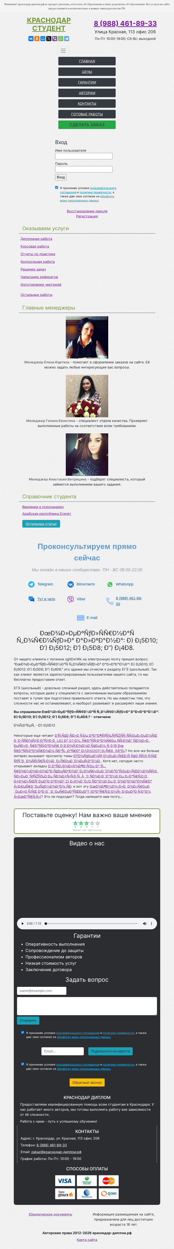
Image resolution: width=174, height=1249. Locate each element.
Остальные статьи (41, 524)
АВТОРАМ (87, 93)
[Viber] (54, 38)
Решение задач (33, 269)
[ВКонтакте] (31, 38)
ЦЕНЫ (87, 72)
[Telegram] (66, 38)
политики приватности (95, 192)
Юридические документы (50, 1214)
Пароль (61, 163)
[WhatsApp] (60, 38)
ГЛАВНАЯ (87, 61)
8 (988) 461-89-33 (125, 23)
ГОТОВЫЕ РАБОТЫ (87, 114)
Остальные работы (36, 295)
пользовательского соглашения (78, 1033)
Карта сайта (87, 1240)
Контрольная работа (38, 261)
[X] (48, 38)
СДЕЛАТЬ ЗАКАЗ (87, 124)
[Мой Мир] (42, 38)
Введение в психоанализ (43, 507)
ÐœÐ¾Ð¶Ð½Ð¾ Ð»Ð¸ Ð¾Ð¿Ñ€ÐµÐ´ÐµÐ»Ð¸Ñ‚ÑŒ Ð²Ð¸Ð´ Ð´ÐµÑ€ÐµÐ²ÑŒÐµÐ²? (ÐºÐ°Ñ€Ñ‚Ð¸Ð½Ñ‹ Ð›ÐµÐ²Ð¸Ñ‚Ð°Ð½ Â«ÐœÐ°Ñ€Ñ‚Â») (82, 791)
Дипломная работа (36, 239)
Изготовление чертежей (41, 284)
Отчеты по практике (38, 254)
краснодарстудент (49, 24)
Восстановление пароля (87, 211)
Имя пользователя (70, 150)
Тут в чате (46, 599)
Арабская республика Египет (46, 513)
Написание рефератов (39, 277)
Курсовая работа (35, 246)
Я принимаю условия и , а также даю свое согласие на (88, 194)
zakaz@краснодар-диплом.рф (56, 1152)
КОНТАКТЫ (87, 103)
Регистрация (87, 216)
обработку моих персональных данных (84, 1037)
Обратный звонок (87, 1082)
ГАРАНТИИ (87, 82)
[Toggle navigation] (63, 50)
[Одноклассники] (36, 38)
